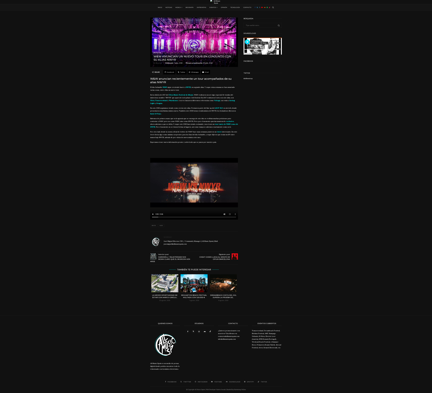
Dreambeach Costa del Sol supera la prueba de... (223, 296)
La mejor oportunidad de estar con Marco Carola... (164, 296)
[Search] (273, 7)
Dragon (159, 103)
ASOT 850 (219, 108)
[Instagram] (259, 7)
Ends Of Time (155, 114)
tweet (219, 132)
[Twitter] (257, 7)
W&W (161, 225)
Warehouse (173, 100)
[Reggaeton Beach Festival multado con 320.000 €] (194, 283)
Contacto (247, 7)
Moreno (159, 63)
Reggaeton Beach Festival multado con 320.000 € (194, 296)
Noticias (168, 7)
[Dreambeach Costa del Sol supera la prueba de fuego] (223, 283)
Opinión (224, 7)
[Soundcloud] (265, 7)
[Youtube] (262, 7)
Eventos (212, 7)
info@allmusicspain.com (227, 339)
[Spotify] (267, 7)
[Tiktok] (269, 7)
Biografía (190, 7)
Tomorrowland (161, 100)
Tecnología (235, 7)
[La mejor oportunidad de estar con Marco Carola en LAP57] (164, 283)
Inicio (160, 7)
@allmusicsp (248, 78)
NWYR (154, 225)
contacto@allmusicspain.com (228, 336)
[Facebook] (188, 332)
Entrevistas (201, 7)
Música (178, 7)
